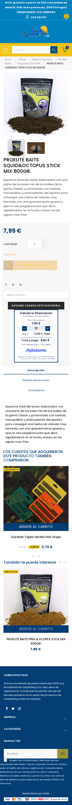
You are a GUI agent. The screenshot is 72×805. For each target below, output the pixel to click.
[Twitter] (13, 709)
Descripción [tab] (36, 370)
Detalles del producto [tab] (36, 380)
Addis (46, 793)
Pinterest (20, 284)
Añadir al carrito (35, 265)
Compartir (5, 284)
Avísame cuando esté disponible (36, 305)
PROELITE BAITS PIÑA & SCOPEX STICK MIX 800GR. (36, 641)
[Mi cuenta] (66, 16)
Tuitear (13, 284)
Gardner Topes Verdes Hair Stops (36, 537)
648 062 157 (38, 17)
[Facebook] (7, 709)
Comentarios (36, 390)
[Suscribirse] (62, 753)
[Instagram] (19, 709)
